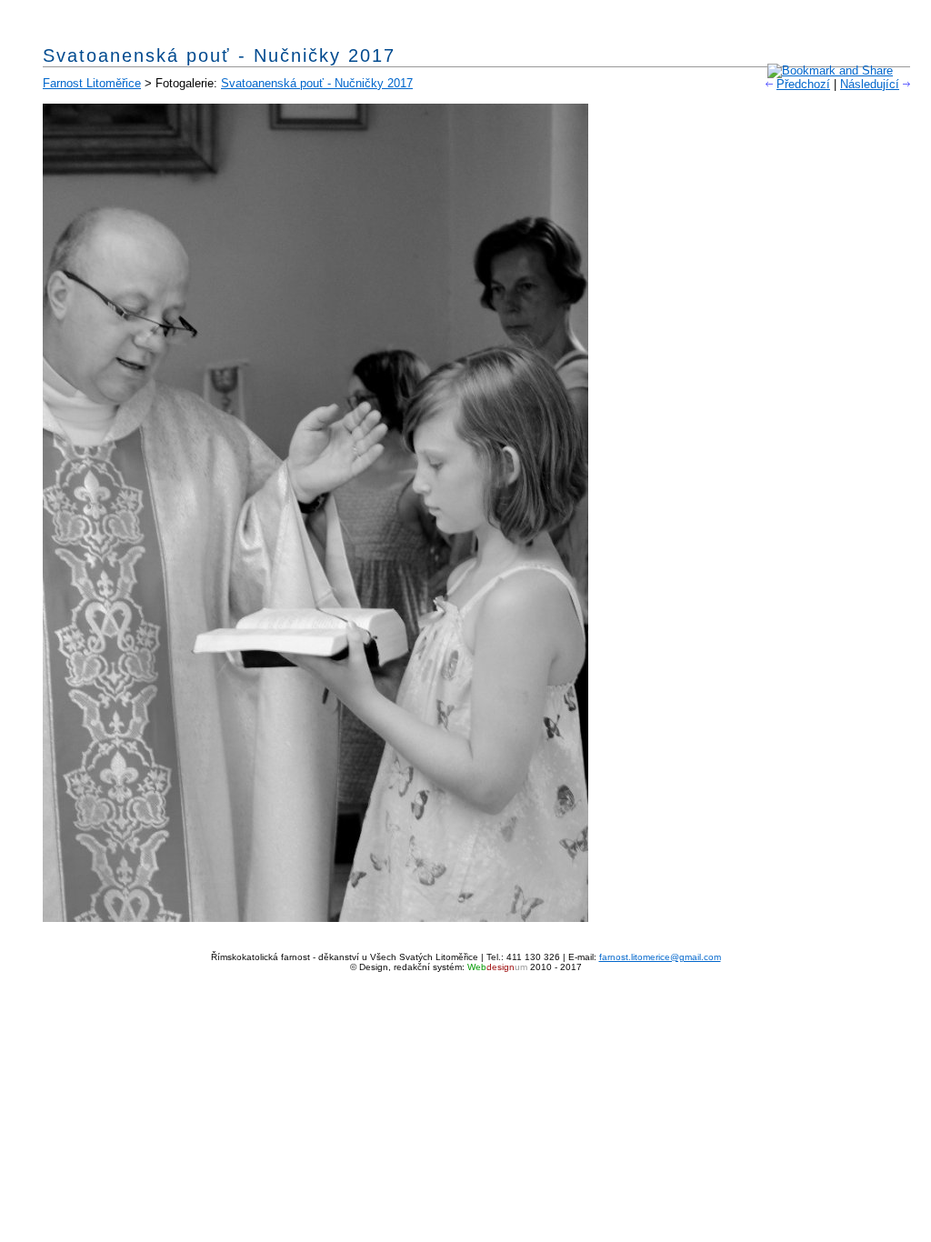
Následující (869, 84)
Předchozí (803, 84)
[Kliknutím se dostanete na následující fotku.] (315, 918)
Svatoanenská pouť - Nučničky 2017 (317, 83)
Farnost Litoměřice (92, 83)
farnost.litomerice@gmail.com (660, 957)
